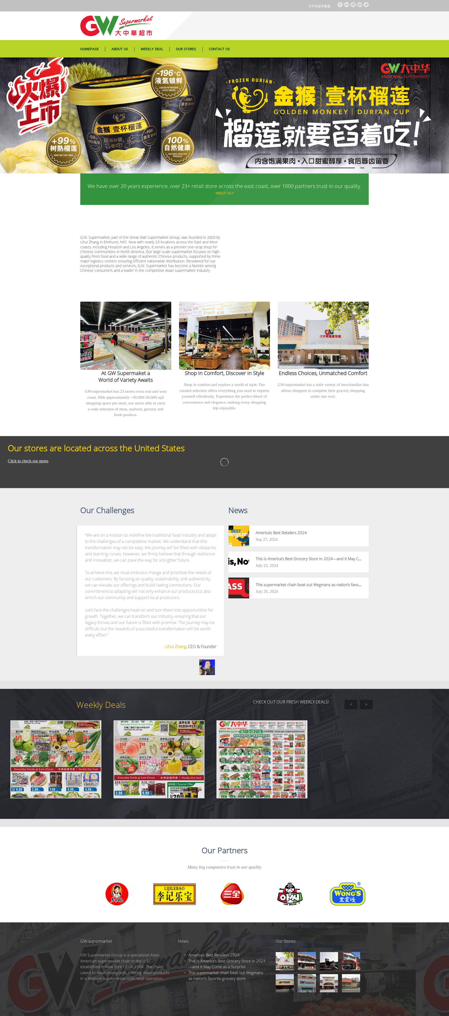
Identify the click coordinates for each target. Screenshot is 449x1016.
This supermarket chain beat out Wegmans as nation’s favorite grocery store (322, 584)
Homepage (89, 49)
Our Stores (186, 49)
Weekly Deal (152, 49)
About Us (119, 49)
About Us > (224, 193)
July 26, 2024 (267, 591)
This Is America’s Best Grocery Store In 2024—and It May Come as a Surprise (323, 558)
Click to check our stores (28, 461)
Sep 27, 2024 (267, 539)
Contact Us (219, 49)
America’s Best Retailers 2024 (281, 532)
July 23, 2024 (267, 565)
